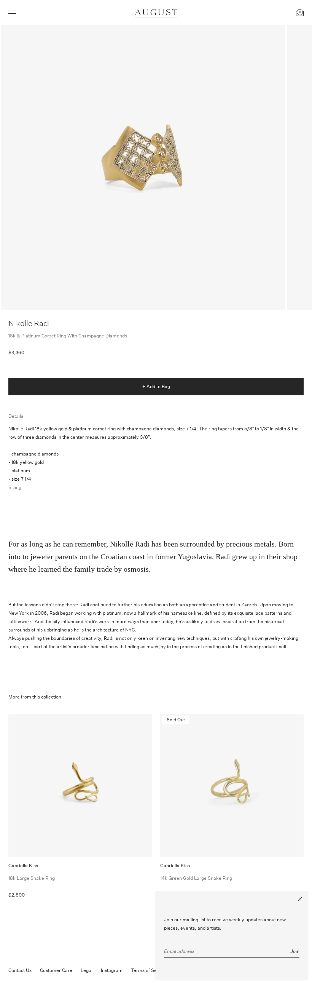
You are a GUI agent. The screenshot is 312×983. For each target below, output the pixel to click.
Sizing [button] (14, 487)
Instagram (112, 970)
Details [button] (15, 416)
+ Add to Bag (156, 386)
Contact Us (20, 970)
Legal (86, 970)
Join (294, 951)
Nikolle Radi (29, 323)
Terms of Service (149, 970)
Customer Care (56, 970)
